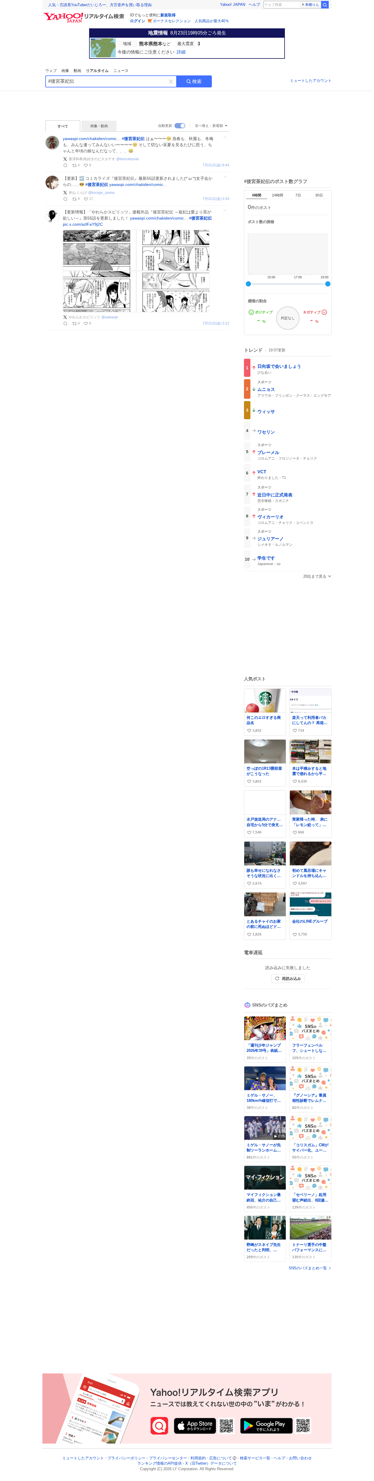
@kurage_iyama (101, 193)
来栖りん (312, 5)
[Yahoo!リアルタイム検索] (84, 14)
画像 (65, 70)
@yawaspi (109, 317)
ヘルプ (254, 4)
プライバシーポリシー (127, 1458)
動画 (77, 70)
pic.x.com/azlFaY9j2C (83, 224)
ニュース (121, 70)
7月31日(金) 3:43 (215, 199)
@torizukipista (127, 159)
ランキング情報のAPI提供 (159, 1463)
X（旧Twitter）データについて (211, 1463)
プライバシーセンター (168, 1458)
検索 (197, 81)
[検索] (325, 4)
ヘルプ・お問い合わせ (293, 1458)
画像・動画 (99, 126)
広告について (220, 1458)
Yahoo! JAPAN (232, 4)
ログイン (137, 21)
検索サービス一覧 (255, 1458)
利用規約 (198, 1458)
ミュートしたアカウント (311, 80)
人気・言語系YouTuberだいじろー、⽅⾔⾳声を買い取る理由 (100, 5)
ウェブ (51, 70)
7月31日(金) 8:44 (215, 165)
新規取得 (168, 15)
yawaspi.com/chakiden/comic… (92, 138)
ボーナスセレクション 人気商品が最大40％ (191, 21)
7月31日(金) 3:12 (215, 323)
